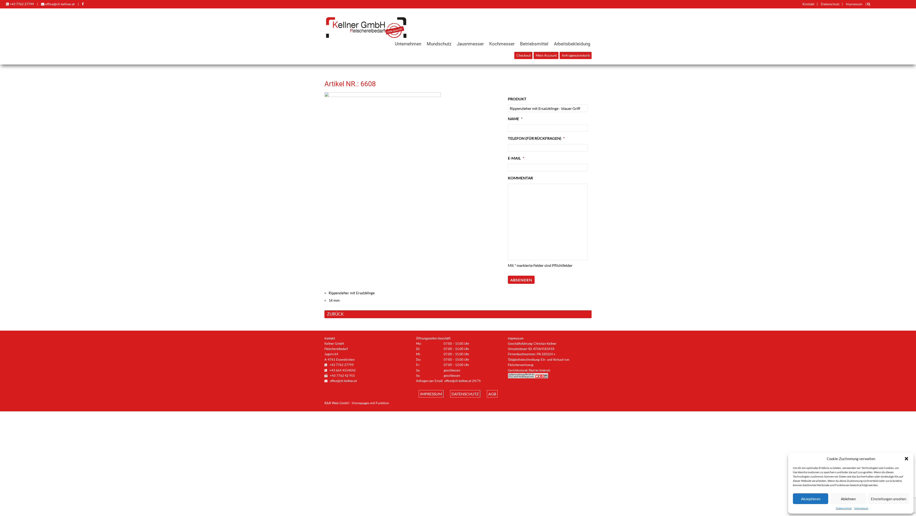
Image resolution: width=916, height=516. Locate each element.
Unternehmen (408, 44)
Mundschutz (439, 44)
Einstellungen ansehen (888, 499)
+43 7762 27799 (21, 4)
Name (515, 118)
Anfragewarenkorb (576, 55)
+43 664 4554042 (342, 370)
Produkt (517, 99)
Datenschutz (844, 508)
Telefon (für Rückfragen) (536, 138)
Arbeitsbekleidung (572, 44)
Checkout (523, 55)
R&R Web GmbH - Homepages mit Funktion (356, 403)
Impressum (861, 508)
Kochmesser (502, 44)
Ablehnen (848, 499)
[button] (906, 458)
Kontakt (808, 4)
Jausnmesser (470, 44)
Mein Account (546, 55)
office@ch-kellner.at (59, 4)
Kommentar (520, 178)
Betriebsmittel (534, 44)
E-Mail (516, 158)
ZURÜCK (335, 314)
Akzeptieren (810, 499)
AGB (492, 394)
